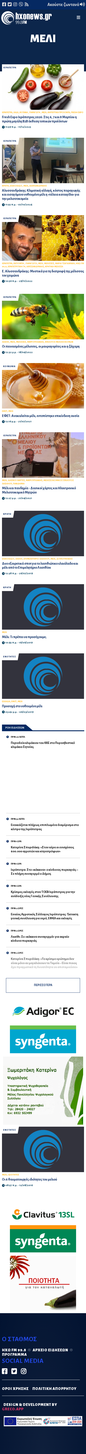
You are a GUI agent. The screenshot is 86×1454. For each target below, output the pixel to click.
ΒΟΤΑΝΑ (24, 112)
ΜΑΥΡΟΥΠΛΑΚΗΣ (35, 342)
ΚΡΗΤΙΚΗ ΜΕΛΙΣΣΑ (54, 266)
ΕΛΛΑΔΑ (6, 701)
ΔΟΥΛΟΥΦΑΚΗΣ (64, 559)
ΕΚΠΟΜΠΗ (18, 263)
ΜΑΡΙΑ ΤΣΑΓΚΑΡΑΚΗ (65, 263)
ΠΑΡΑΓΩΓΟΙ (31, 263)
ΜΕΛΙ (44, 112)
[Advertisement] (45, 778)
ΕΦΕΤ (4, 411)
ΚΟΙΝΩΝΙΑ (9, 366)
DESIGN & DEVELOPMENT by (29, 1407)
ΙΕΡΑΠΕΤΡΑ (9, 68)
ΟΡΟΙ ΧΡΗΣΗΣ (15, 1389)
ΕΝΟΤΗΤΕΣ (9, 657)
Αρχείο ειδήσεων (50, 1350)
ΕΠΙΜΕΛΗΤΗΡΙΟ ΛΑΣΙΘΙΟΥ (36, 559)
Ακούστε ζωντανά (63, 4)
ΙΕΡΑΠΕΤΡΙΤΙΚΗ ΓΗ (16, 266)
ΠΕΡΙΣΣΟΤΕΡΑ (43, 985)
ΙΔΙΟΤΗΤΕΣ (13, 1175)
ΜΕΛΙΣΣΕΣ (49, 263)
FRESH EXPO (77, 112)
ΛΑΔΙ (16, 112)
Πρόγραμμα (14, 1355)
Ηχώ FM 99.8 (14, 1350)
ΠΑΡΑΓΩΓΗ (35, 112)
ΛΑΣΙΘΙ (5, 342)
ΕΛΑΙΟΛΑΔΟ (16, 186)
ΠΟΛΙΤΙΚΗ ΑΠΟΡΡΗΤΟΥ (54, 1389)
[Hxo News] (26, 18)
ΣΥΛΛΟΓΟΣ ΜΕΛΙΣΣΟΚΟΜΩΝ (59, 342)
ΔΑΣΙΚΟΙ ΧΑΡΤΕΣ (16, 480)
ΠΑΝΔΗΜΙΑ (18, 484)
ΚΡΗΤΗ (5, 186)
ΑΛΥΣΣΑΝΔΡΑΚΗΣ (35, 266)
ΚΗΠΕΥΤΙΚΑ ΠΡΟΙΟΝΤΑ (59, 112)
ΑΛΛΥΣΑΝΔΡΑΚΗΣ (38, 186)
